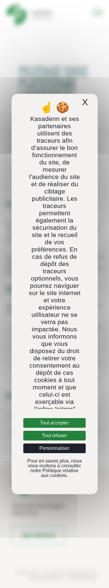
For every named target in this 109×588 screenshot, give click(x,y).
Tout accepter (54, 422)
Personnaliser (54, 448)
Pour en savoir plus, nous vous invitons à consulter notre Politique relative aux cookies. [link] (54, 468)
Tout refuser (54, 435)
